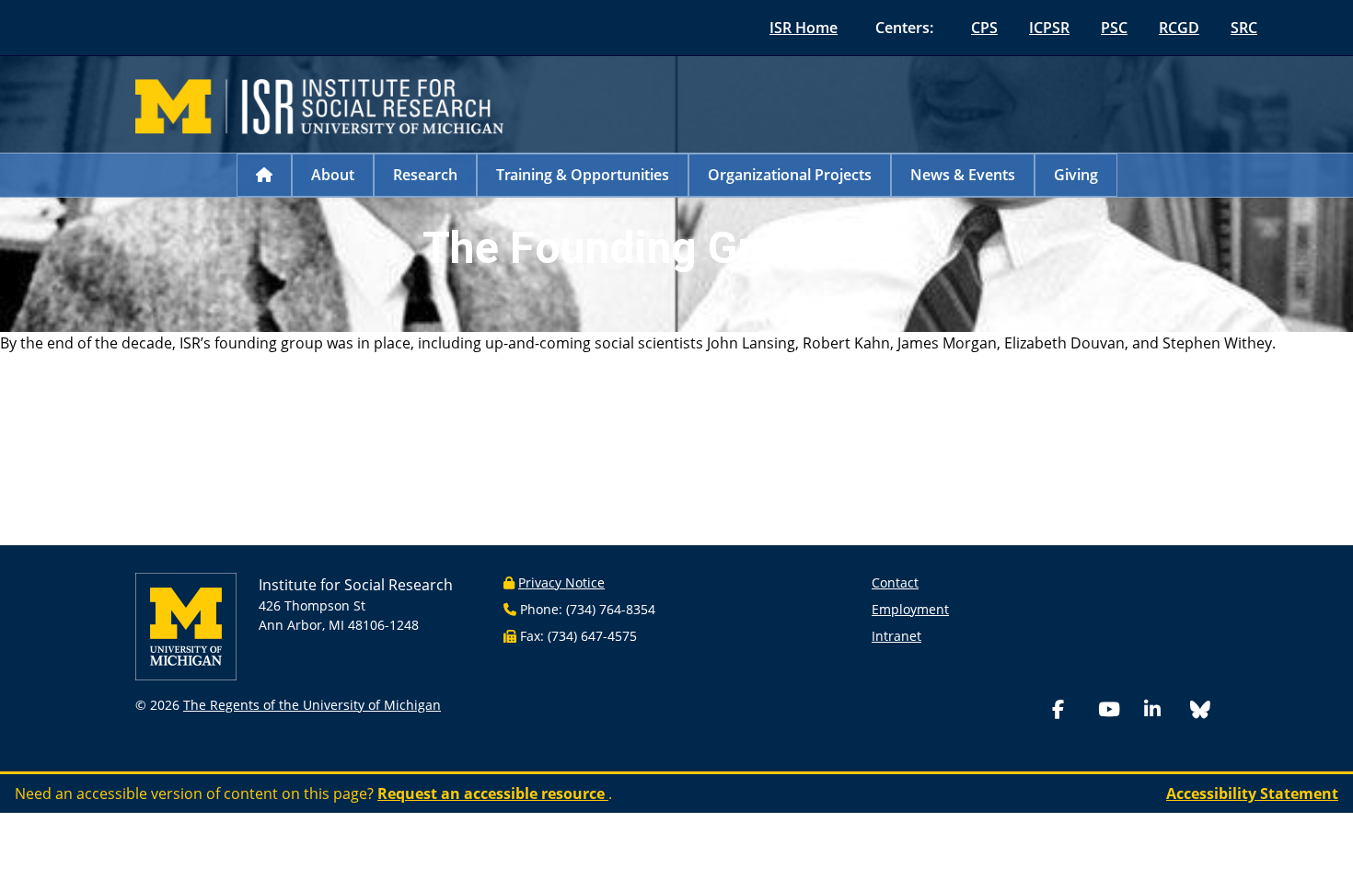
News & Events (962, 175)
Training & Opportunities (582, 175)
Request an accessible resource (492, 793)
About (332, 175)
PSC (1114, 27)
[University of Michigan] (186, 625)
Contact (895, 582)
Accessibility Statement (1252, 793)
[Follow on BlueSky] (1200, 712)
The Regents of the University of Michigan (312, 704)
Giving (1076, 175)
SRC (1244, 27)
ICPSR (1049, 27)
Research (425, 175)
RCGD (1179, 27)
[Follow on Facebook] (1071, 711)
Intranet (896, 636)
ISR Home (803, 27)
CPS (984, 27)
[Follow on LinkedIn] (1163, 711)
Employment (910, 609)
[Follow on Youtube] (1117, 711)
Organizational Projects (790, 175)
